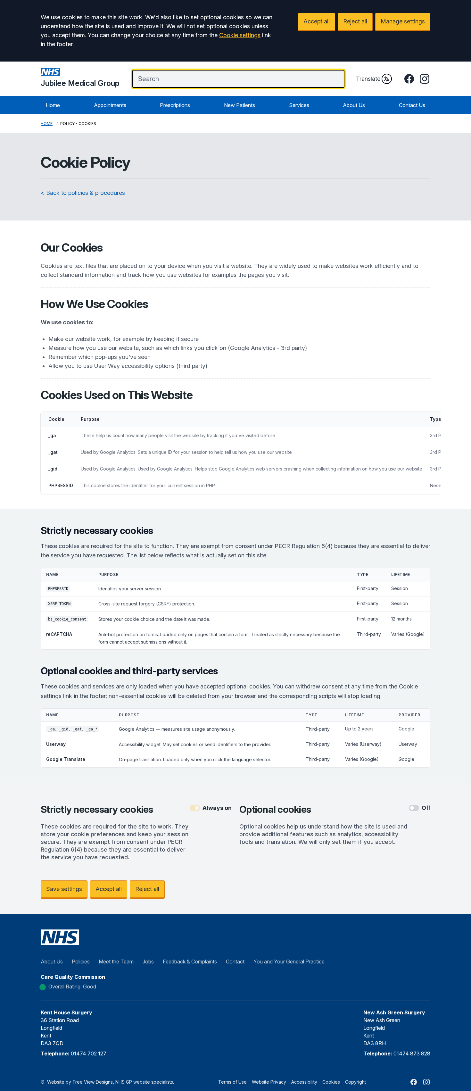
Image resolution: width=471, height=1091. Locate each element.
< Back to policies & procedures (83, 192)
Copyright (355, 1082)
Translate (368, 78)
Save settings (64, 889)
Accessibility (304, 1082)
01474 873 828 (411, 1053)
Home (53, 105)
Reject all (355, 21)
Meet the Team (116, 961)
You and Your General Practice (289, 961)
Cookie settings (239, 35)
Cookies (331, 1082)
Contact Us (412, 105)
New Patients (239, 105)
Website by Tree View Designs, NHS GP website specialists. (110, 1082)
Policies (81, 961)
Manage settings (403, 21)
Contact (235, 961)
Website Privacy (269, 1082)
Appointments (110, 105)
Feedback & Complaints (190, 961)
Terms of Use (232, 1082)
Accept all (316, 21)
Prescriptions (175, 105)
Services (299, 105)
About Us (354, 105)
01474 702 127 (88, 1053)
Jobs (148, 961)
